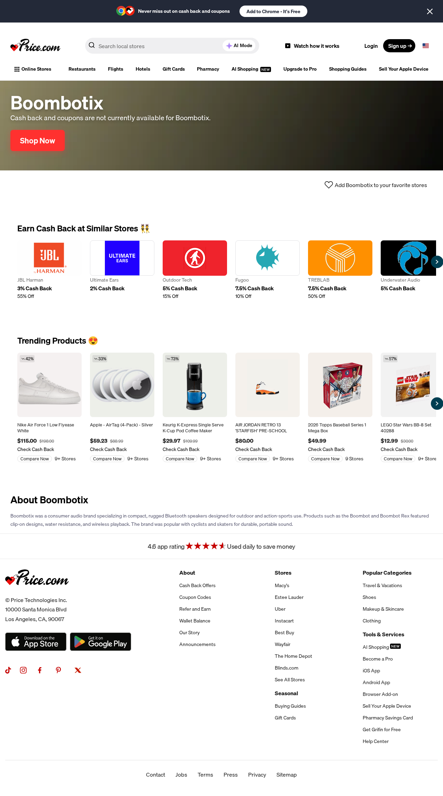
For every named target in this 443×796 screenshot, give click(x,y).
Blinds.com (286, 668)
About (187, 572)
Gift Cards (174, 69)
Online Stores (36, 69)
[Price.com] (37, 592)
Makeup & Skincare (383, 609)
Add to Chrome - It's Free (273, 11)
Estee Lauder (289, 597)
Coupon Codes (195, 597)
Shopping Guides (348, 69)
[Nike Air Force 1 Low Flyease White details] (49, 385)
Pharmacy (208, 69)
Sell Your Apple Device (403, 69)
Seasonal (286, 693)
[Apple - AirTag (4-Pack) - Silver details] (122, 385)
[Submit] (91, 47)
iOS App (371, 670)
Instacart (284, 621)
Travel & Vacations (382, 585)
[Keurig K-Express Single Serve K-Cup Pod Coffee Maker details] (195, 385)
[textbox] (426, 46)
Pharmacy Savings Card (388, 718)
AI (243, 45)
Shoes (369, 597)
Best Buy (284, 632)
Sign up (397, 46)
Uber (280, 609)
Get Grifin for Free (382, 729)
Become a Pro (378, 659)
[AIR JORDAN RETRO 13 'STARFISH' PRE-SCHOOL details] (267, 385)
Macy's (282, 585)
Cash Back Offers (197, 585)
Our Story (189, 632)
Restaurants (82, 69)
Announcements (197, 644)
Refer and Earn (195, 609)
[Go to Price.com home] (35, 45)
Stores (283, 572)
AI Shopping (245, 69)
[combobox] (172, 46)
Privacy (257, 774)
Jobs (181, 774)
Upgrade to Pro (300, 69)
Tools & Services (383, 634)
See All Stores (290, 679)
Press (231, 774)
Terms (205, 774)
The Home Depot (293, 656)
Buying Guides (290, 706)
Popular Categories (387, 572)
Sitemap (287, 774)
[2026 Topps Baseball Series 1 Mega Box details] (340, 385)
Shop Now (37, 140)
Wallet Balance (194, 621)
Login (371, 46)
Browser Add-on (380, 694)
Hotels (143, 69)
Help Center (376, 741)
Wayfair (282, 644)
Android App (376, 682)
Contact (155, 774)
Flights (115, 69)
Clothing (372, 621)
